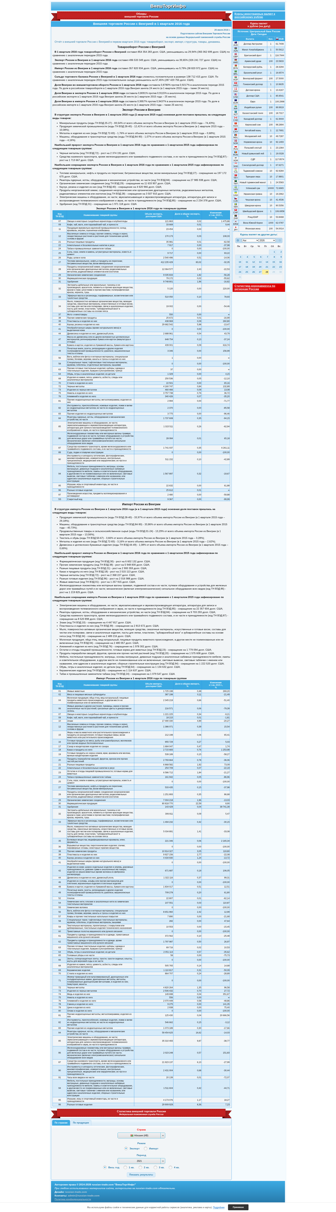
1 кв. (131, 1167)
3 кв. (161, 1167)
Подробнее (219, 1207)
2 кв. (146, 1167)
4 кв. (177, 1167)
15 (273, 262)
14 (267, 262)
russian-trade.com (76, 1191)
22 (273, 267)
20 (260, 267)
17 (240, 267)
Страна (141, 1129)
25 (247, 272)
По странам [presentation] (61, 1122)
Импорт (153, 1148)
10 (240, 262)
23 (280, 267)
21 (267, 267)
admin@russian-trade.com (83, 1195)
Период (141, 1155)
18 (247, 267)
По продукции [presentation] (81, 1122)
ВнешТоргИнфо (168, 6)
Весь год (113, 1167)
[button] (141, 1174)
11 (247, 262)
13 (260, 262)
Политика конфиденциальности (73, 1199)
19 (253, 267)
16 (280, 262)
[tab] (61, 1123)
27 (260, 272)
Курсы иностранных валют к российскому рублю (254, 15)
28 (267, 272)
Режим (141, 1143)
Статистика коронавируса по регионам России (254, 287)
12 (253, 262)
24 (240, 272)
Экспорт (135, 1148)
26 (253, 272)
